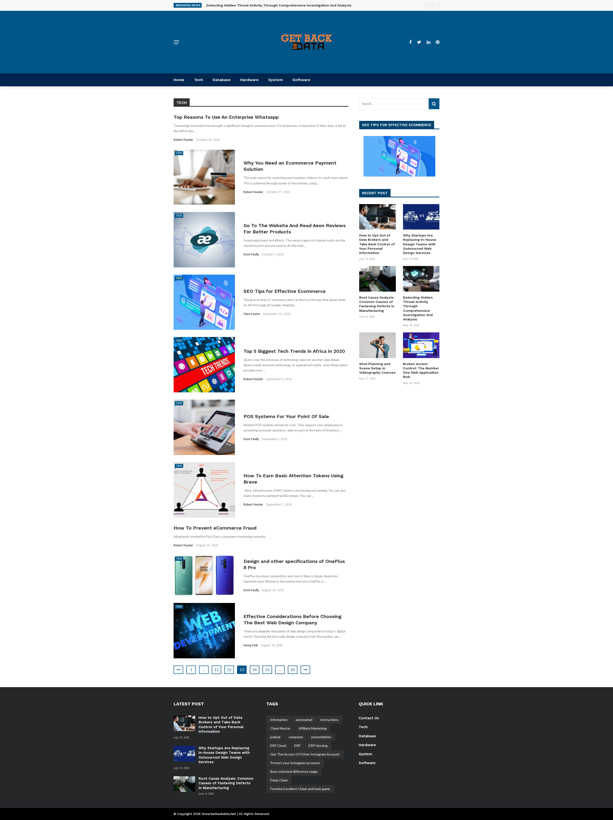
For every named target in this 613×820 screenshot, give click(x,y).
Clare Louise (252, 314)
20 (292, 669)
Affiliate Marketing (313, 728)
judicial (275, 737)
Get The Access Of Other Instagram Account (305, 754)
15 (267, 669)
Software (301, 79)
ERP (297, 745)
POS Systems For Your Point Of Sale (286, 416)
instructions (329, 720)
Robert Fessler (183, 140)
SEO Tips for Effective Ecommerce (285, 291)
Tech (198, 79)
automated (304, 720)
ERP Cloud (278, 745)
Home (179, 79)
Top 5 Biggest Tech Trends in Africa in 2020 (294, 351)
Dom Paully (251, 254)
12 (229, 669)
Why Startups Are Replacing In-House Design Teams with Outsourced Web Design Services (419, 244)
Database (222, 79)
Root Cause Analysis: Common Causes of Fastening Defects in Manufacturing (226, 783)
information (279, 720)
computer (296, 737)
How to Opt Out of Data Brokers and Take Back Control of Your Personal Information (377, 244)
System (275, 79)
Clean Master (280, 728)
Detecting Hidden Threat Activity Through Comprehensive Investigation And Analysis (279, 5)
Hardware (249, 79)
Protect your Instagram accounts (295, 763)
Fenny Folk (251, 645)
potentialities (321, 737)
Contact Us (369, 718)
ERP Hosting (318, 745)
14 (254, 669)
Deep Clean (279, 780)
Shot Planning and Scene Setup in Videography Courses (377, 368)
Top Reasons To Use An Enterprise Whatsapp (226, 117)
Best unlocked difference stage (294, 771)
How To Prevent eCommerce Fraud (215, 528)
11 (216, 669)
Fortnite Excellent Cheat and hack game (300, 789)
